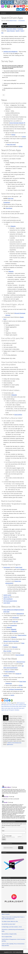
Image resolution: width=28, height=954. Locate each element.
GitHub (24, 136)
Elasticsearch (6, 567)
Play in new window (11, 29)
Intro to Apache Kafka (7, 936)
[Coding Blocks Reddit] (26, 10)
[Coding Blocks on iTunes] (2, 7)
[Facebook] (7, 700)
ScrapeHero (7, 202)
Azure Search (6, 603)
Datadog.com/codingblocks (10, 51)
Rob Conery (18, 708)
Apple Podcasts (11, 31)
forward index (15, 706)
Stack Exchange (20, 655)
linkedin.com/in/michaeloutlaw (14, 742)
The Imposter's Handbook (13, 710)
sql (7, 710)
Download (20, 29)
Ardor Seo (10, 198)
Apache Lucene (7, 595)
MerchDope (9, 208)
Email (3, 830)
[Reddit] (2, 700)
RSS (2, 33)
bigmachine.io (20, 613)
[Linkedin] (9, 700)
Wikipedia (13, 226)
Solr (5, 710)
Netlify (12, 695)
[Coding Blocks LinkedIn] (17, 10)
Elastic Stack (18, 567)
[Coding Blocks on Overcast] (11, 7)
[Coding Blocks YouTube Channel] (23, 7)
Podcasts (9, 703)
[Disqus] (14, 766)
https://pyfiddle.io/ (10, 671)
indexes (20, 706)
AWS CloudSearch (8, 599)
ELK (11, 706)
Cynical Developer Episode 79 (17, 123)
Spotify (17, 31)
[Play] (3, 26)
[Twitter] (5, 700)
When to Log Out (6, 914)
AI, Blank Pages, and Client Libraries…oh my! (12, 926)
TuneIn (22, 31)
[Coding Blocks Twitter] (20, 10)
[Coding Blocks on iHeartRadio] (20, 7)
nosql (9, 708)
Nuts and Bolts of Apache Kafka (9, 934)
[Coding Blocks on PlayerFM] (8, 7)
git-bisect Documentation (15, 689)
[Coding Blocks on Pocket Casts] (17, 7)
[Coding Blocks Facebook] (23, 10)
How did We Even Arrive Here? (8, 924)
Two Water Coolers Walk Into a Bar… (10, 921)
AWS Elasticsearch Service (10, 601)
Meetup (13, 134)
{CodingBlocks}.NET (14, 2)
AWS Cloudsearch (20, 703)
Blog (5, 651)
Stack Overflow (18, 414)
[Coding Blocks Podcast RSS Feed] (26, 7)
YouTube (9, 651)
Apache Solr (6, 597)
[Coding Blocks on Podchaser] (14, 7)
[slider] (24, 26)
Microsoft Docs (21, 662)
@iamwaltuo (10, 744)
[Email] (12, 700)
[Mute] (21, 26)
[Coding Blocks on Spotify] (5, 7)
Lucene (5, 708)
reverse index (13, 708)
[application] (14, 26)
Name (3, 827)
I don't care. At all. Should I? (10, 80)
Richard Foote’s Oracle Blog (11, 641)
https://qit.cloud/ (11, 144)
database (21, 704)
